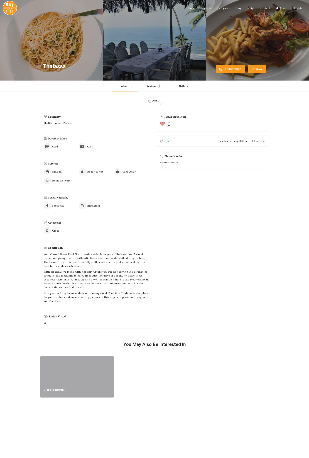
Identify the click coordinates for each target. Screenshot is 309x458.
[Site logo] (10, 7)
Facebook (55, 301)
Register (298, 8)
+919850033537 (169, 162)
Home (191, 8)
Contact (265, 8)
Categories (223, 8)
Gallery (183, 86)
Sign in (284, 8)
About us (206, 8)
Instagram (140, 297)
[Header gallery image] (51, 40)
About (125, 86)
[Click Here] (163, 124)
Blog (238, 8)
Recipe (251, 8)
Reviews (153, 86)
